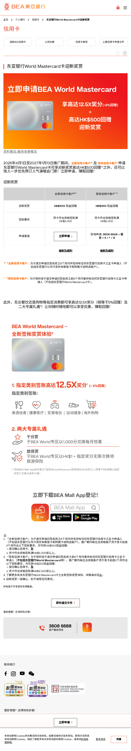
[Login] (118, 7)
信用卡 (35, 20)
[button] (125, 53)
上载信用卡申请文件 (113, 42)
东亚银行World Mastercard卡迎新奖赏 (68, 20)
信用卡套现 (82, 42)
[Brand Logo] (24, 7)
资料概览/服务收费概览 (20, 151)
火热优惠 (49, 42)
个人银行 (20, 20)
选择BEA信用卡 (18, 42)
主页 (5, 20)
